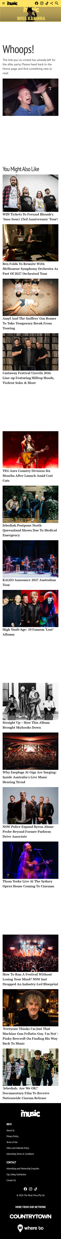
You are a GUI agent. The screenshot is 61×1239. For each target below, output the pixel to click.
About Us (10, 1130)
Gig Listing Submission (16, 1174)
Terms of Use (12, 1142)
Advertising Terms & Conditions (20, 1153)
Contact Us (11, 1180)
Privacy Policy (13, 1136)
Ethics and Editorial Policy (18, 1148)
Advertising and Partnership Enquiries (23, 1168)
